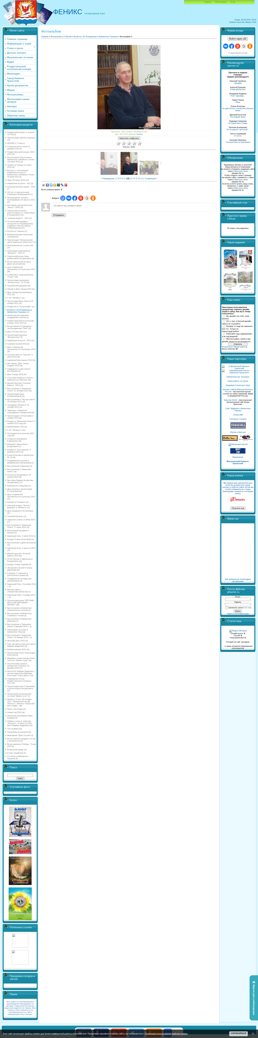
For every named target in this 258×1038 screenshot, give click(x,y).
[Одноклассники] (55, 185)
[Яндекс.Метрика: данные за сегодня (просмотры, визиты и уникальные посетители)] (238, 631)
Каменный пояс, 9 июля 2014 (20, 536)
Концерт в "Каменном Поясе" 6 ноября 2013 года (21, 422)
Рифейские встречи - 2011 (19, 183)
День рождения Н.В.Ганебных (20, 511)
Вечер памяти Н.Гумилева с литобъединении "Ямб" (19, 327)
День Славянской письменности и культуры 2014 (21, 495)
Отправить (58, 215)
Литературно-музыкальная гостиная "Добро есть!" (19, 695)
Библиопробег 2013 (15, 427)
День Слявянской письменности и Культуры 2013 (21, 348)
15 (136, 178)
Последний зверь (238, 117)
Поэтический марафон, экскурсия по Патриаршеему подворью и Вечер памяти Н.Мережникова (20, 224)
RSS (254, 22)
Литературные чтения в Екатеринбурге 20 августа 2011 (21, 199)
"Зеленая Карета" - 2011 (18, 218)
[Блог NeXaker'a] (20, 836)
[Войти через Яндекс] (80, 198)
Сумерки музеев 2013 (17, 344)
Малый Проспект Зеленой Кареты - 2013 (18, 384)
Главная (207, 2)
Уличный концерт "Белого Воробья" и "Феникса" (18, 506)
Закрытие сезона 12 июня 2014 (21, 520)
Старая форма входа (237, 53)
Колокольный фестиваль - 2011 (21, 187)
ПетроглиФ (238, 415)
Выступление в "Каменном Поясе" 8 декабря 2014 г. (19, 625)
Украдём (238, 83)
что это (247, 608)
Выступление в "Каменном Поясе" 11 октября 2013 (19, 390)
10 (122, 178)
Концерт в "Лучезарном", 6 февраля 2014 (19, 451)
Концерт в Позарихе (16, 502)
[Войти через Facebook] (74, 198)
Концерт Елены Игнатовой (19, 539)
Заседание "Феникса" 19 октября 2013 (18, 406)
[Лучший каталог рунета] (238, 453)
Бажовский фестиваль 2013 (19, 360)
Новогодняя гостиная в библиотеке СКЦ (17, 631)
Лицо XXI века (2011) (16, 180)
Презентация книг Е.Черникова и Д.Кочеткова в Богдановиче (21, 687)
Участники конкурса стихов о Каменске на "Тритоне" (20, 379)
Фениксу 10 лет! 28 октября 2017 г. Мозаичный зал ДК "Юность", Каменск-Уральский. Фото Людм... (21, 702)
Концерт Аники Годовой (17, 564)
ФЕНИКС (67, 12)
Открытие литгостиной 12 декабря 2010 (18, 147)
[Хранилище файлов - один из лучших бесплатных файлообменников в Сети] (20, 964)
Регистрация (220, 2)
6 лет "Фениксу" (14, 430)
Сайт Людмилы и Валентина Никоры (237, 409)
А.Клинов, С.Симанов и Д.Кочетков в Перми (17, 574)
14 (134, 178)
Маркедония (237, 457)
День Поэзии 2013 (15, 332)
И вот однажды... (237, 96)
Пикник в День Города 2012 (19, 289)
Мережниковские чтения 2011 (20, 245)
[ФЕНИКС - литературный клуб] (238, 499)
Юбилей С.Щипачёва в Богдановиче (17, 445)
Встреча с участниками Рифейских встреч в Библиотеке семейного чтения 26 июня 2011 (20, 173)
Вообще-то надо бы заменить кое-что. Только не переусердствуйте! (237, 328)
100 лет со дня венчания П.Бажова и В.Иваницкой (18, 193)
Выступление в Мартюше (18, 466)
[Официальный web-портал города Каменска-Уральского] (238, 373)
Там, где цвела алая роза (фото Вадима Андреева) (21, 645)
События (68, 36)
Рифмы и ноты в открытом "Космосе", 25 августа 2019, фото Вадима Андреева (19, 723)
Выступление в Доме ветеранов (21, 543)
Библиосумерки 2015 (16, 649)
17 (142, 178)
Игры (238, 102)
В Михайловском (237, 89)
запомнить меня (235, 608)
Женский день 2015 (16, 641)
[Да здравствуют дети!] (246, 440)
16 (139, 178)
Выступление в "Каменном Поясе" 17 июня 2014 (19, 526)
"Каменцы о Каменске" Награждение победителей (19, 411)
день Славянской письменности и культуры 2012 (21, 268)
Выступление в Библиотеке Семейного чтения (19, 614)
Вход (232, 2)
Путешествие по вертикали (238, 142)
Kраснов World (230, 400)
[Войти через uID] (62, 198)
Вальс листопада (14, 709)
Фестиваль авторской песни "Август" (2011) (19, 206)
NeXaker (140, 134)
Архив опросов (240, 347)
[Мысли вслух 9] (245, 290)
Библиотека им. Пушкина (238, 377)
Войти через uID (237, 38)
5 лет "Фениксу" (14, 298)
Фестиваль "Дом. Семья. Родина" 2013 (18, 364)
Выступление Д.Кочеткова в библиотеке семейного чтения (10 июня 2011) (20, 159)
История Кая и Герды (238, 123)
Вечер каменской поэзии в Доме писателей (19, 263)
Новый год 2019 (14, 712)
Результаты (227, 347)
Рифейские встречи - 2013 (19, 340)
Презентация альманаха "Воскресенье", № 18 (18, 281)
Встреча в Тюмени (15, 231)
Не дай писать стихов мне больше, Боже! (238, 109)
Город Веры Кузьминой (17, 732)
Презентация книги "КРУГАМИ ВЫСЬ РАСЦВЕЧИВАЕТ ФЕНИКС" (20, 602)
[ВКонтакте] (47, 185)
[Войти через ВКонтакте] (68, 198)
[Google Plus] (66, 185)
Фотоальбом (56, 36)
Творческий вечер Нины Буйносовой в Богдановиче (19, 257)
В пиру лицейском (15, 753)
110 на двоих (13, 729)
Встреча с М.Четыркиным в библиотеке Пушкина (19, 311)
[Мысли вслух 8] (230, 290)
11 (125, 178)
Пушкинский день (15, 516)
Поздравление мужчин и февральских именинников (19, 462)
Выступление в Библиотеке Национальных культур (19, 609)
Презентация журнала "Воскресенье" (17, 336)
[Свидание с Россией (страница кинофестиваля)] (20, 919)
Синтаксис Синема (237, 419)
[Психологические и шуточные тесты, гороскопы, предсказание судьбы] (20, 947)
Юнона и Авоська (238, 432)
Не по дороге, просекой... (238, 129)
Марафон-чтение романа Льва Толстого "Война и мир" (21, 659)
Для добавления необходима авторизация (238, 580)
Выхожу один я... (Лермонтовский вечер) (17, 590)
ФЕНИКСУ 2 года (14, 143)
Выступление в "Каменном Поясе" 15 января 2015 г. (19, 636)
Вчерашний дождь (15, 750)
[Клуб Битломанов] (20, 853)
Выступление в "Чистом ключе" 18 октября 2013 (21, 400)
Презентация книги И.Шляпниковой (15, 395)
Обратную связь (240, 171)
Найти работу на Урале (237, 381)
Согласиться (238, 1033)
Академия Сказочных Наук (238, 385)
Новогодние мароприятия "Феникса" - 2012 (18, 252)
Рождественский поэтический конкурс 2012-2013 (20, 322)
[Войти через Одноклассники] (93, 198)
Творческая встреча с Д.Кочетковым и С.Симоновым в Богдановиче (21, 213)
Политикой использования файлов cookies (166, 1034)
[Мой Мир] (58, 185)
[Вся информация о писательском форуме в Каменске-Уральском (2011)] (20, 884)
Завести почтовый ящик (238, 614)
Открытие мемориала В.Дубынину (17, 440)
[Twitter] (51, 185)
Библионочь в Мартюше (18, 486)
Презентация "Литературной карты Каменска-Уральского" (20, 241)
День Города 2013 (15, 374)
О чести (238, 136)
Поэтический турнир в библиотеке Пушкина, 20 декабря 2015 (18, 666)
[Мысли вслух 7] (246, 269)
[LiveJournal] (62, 185)
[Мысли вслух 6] (230, 269)
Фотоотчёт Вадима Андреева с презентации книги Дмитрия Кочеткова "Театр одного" (21, 673)
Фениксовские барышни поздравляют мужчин (18, 316)
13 (131, 178)
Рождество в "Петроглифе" (19, 306)
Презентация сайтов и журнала (21, 138)
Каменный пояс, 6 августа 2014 (21, 548)
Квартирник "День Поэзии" (19, 735)
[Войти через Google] (87, 198)
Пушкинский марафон (17, 286)
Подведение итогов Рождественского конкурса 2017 (19, 681)
